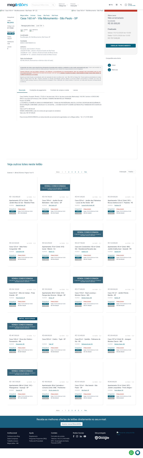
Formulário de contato (58, 436)
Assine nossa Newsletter (71, 424)
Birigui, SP (51, 298)
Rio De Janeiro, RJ (54, 390)
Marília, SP (117, 298)
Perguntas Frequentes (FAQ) (38, 438)
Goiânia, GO (85, 251)
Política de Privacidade (36, 441)
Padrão (131, 171)
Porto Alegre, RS (118, 390)
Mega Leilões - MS (12, 443)
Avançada (74, 5)
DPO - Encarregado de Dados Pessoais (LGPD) (60, 442)
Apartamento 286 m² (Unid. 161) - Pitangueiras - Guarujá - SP (21, 387)
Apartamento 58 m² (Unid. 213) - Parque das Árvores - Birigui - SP (53, 294)
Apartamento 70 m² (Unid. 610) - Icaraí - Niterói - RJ (53, 248)
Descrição (22, 90)
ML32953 (10, 22)
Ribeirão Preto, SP (20, 205)
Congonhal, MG (20, 251)
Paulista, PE (117, 205)
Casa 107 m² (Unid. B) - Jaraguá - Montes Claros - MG (120, 340)
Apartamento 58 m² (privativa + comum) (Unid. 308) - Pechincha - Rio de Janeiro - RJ (54, 387)
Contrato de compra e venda (59, 90)
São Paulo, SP (85, 390)
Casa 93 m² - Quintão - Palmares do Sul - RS (87, 340)
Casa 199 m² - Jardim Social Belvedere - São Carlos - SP (52, 202)
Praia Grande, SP (20, 298)
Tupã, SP (51, 344)
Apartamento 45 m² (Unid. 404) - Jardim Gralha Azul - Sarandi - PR (119, 248)
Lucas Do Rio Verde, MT (88, 205)
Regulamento (33, 436)
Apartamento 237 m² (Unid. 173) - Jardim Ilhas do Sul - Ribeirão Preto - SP (21, 202)
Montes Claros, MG (87, 298)
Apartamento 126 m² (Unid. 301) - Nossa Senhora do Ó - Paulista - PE (120, 202)
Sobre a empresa (12, 438)
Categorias (62, 5)
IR (53, 5)
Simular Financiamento (121, 45)
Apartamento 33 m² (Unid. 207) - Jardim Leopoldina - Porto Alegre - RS (120, 387)
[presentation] (1, 11)
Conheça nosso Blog (13, 436)
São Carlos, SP (53, 205)
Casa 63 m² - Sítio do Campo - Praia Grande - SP (22, 294)
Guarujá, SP (19, 390)
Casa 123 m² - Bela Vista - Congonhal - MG (18, 248)
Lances (75, 90)
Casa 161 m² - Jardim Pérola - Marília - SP (118, 294)
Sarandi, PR (117, 251)
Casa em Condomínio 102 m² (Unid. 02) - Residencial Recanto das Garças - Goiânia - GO (87, 248)
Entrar (131, 4)
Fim (85, 172)
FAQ (111, 5)
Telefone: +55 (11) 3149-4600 (60, 438)
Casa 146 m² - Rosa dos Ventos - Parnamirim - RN (21, 340)
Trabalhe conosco (12, 441)
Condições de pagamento (38, 90)
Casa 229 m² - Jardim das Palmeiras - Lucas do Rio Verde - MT (88, 202)
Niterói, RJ (51, 251)
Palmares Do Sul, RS (87, 344)
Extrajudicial (12, 209)
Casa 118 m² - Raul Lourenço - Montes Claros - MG (86, 294)
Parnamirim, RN (20, 344)
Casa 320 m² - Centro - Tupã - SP (54, 339)
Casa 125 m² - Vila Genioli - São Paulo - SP (86, 387)
